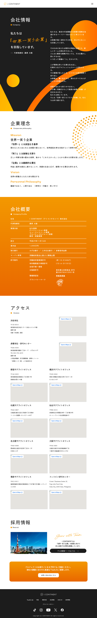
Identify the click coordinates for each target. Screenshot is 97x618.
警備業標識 (60, 276)
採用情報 (68, 599)
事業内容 (44, 599)
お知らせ (60, 599)
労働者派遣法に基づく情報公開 (42, 255)
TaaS (30, 600)
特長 (38, 599)
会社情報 (52, 599)
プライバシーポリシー (48, 604)
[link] (12, 4)
